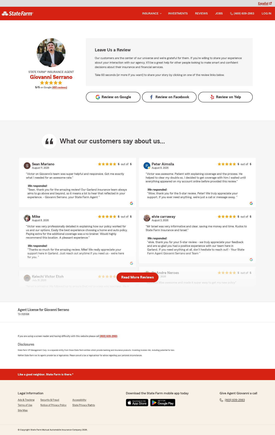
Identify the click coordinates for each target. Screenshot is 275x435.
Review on (116, 97)
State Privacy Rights (83, 405)
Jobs (219, 13)
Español (263, 3)
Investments (178, 13)
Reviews (201, 13)
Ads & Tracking (26, 400)
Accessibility (79, 400)
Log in (266, 13)
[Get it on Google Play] (162, 402)
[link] (17, 13)
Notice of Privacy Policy (53, 405)
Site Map (23, 410)
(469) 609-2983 (244, 13)
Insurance (150, 13)
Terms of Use (25, 405)
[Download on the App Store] (137, 402)
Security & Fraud (49, 400)
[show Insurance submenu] (159, 13)
